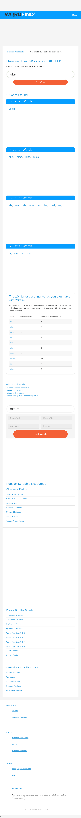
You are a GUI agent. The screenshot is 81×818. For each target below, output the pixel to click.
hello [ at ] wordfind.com (21, 769)
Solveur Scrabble (13, 673)
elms (19, 156)
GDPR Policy (17, 775)
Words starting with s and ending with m (22, 396)
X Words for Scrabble (14, 624)
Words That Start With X (15, 646)
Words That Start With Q (15, 637)
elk (10, 205)
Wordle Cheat (11, 503)
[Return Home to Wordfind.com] (19, 17)
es (22, 253)
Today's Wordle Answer (15, 521)
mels (36, 156)
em (16, 253)
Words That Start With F (15, 642)
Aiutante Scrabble (13, 681)
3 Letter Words (12, 655)
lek (39, 205)
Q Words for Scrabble (14, 629)
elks (11, 156)
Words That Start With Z (15, 633)
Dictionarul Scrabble (14, 690)
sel (59, 205)
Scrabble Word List (19, 717)
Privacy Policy (17, 788)
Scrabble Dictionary (14, 508)
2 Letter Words (12, 651)
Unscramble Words (13, 512)
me (29, 253)
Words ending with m (15, 393)
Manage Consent (18, 798)
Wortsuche (10, 677)
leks (27, 156)
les (45, 205)
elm (17, 205)
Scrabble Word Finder (14, 494)
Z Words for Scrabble (14, 620)
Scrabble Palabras (13, 686)
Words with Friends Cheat (16, 499)
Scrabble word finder (20, 738)
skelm (12, 108)
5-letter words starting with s (18, 388)
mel (53, 205)
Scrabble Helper (12, 516)
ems (31, 205)
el (10, 253)
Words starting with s (15, 390)
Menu (74, 15)
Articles (15, 711)
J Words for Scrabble (14, 615)
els (24, 205)
